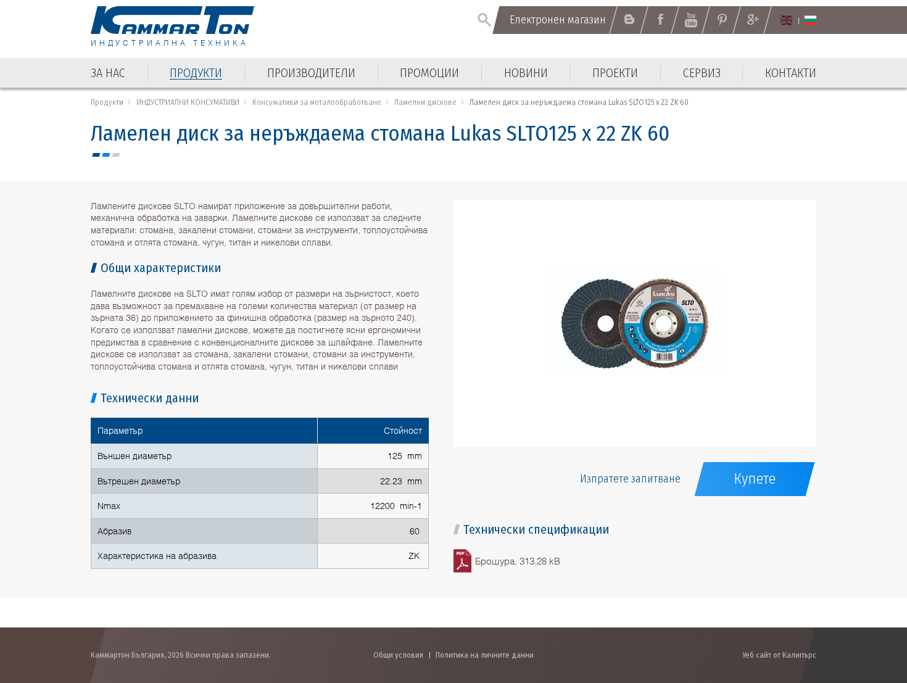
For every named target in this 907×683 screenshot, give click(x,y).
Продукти (107, 102)
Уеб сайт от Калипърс (779, 655)
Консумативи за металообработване (316, 102)
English (786, 20)
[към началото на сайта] (867, 607)
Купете (755, 478)
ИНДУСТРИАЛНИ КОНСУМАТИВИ (187, 102)
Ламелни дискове (425, 102)
